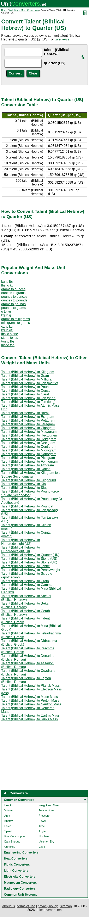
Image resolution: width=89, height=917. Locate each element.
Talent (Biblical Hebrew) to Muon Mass (29, 697)
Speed (8, 831)
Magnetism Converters (20, 882)
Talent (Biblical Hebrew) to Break (25, 413)
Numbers (44, 836)
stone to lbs (9, 337)
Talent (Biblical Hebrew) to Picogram (28, 458)
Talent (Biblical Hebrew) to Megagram (29, 431)
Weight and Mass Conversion (24, 10)
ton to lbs (7, 341)
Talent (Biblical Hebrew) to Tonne (25, 566)
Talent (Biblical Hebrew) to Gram (25, 375)
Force (7, 826)
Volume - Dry (46, 841)
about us (8, 906)
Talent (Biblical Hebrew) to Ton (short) (28, 398)
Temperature (46, 810)
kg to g (6, 315)
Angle (42, 831)
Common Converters (19, 799)
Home (4, 10)
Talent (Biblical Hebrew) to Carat (25, 394)
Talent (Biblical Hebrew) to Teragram (28, 424)
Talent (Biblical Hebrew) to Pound (26, 387)
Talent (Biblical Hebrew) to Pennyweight (30, 570)
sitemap (66, 906)
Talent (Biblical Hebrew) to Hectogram (29, 435)
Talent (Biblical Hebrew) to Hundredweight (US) (20, 541)
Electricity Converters (19, 876)
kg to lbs (7, 281)
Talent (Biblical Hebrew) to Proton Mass (30, 700)
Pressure (44, 815)
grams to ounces (13, 289)
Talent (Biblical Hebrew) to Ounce (26, 390)
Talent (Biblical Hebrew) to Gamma (26, 585)
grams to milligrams (15, 319)
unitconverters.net (49, 910)
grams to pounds (13, 304)
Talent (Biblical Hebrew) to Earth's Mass (30, 715)
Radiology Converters (20, 888)
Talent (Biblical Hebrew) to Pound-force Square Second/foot (30, 493)
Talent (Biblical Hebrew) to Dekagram (28, 439)
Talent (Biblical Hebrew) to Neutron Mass (31, 704)
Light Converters (16, 870)
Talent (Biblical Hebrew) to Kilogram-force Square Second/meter (31, 474)
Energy (8, 820)
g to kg (6, 311)
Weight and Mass (49, 805)
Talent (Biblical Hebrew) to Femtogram (29, 461)
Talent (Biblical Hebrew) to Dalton (26, 469)
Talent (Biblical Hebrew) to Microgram (28, 450)
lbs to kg (7, 285)
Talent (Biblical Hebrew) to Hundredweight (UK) (20, 549)
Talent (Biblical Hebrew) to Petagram (28, 420)
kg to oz (7, 330)
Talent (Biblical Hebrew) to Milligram (27, 379)
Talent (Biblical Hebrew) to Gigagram (28, 428)
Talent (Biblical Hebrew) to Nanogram (28, 454)
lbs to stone (9, 334)
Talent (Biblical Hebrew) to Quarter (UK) (30, 555)
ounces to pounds (14, 300)
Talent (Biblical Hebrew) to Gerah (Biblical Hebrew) (25, 612)
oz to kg (7, 326)
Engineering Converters (21, 852)
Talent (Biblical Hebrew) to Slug (24, 487)
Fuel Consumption (15, 836)
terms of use (26, 906)
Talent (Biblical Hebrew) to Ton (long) (28, 402)
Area (7, 815)
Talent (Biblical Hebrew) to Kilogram (27, 372)
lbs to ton (7, 345)
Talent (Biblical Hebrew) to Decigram (28, 443)
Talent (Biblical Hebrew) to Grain (25, 581)
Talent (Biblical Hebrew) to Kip (23, 484)
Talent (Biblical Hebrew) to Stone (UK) (29, 562)
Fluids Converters (17, 864)
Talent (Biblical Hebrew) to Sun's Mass (29, 719)
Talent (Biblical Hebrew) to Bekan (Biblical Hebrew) (25, 605)
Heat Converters (16, 858)
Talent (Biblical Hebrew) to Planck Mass (30, 685)
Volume (8, 810)
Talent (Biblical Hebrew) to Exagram (27, 416)
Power (42, 820)
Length (8, 805)
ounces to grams (13, 293)
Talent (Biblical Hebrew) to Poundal (27, 506)
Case (42, 846)
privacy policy (48, 906)
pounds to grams (13, 308)
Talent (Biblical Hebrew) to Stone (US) (29, 558)
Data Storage (12, 841)
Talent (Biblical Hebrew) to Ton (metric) (29, 383)
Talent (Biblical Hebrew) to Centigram (28, 446)
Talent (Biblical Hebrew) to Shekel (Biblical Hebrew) (26, 597)
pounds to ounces (14, 296)
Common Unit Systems (20, 894)
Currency (9, 846)
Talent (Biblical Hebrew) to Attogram (27, 465)
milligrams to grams (15, 322)
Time (42, 826)
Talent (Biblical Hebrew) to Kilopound (28, 480)
